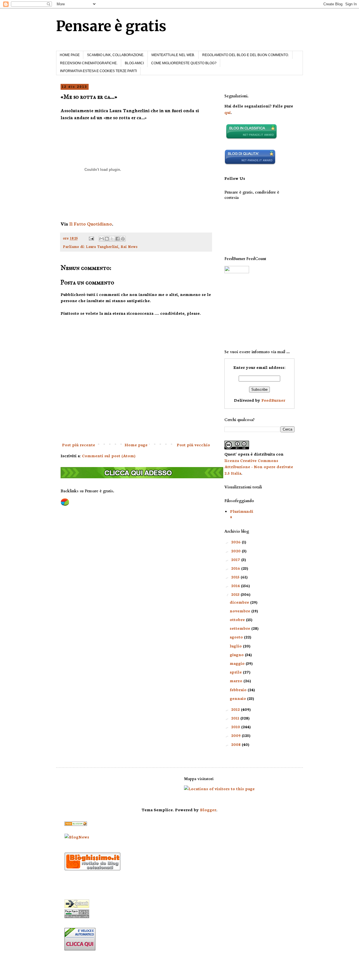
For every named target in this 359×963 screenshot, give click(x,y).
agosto (237, 637)
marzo (236, 680)
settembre (240, 628)
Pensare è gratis (111, 26)
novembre (240, 610)
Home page (136, 444)
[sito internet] (250, 163)
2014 (236, 585)
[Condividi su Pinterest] (123, 239)
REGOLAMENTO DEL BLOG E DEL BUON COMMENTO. (245, 55)
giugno (237, 654)
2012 (236, 709)
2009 (236, 735)
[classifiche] (142, 476)
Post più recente (78, 444)
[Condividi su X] (112, 239)
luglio (236, 646)
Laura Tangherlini (102, 246)
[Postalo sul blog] (107, 239)
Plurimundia (241, 513)
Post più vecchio (193, 444)
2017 (236, 559)
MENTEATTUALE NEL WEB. (173, 55)
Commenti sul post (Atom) (108, 455)
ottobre (238, 619)
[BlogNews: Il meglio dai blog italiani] (77, 837)
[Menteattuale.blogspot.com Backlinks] (65, 504)
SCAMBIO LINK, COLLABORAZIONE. (115, 55)
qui (227, 112)
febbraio (239, 689)
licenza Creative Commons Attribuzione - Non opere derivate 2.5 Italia (258, 467)
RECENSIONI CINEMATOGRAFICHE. (89, 63)
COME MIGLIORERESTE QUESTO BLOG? (184, 63)
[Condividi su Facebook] (117, 239)
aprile (236, 672)
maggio (238, 663)
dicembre (240, 602)
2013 (236, 594)
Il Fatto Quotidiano (90, 223)
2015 (236, 577)
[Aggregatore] (93, 869)
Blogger (208, 809)
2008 (236, 744)
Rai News (129, 246)
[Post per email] (91, 237)
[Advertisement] (252, 311)
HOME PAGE (70, 55)
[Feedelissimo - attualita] (76, 824)
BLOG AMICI (134, 63)
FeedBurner (273, 400)
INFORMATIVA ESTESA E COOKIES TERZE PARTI (98, 71)
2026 (236, 541)
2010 (236, 726)
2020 (236, 550)
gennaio (238, 698)
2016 (236, 568)
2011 (235, 718)
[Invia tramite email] (101, 239)
